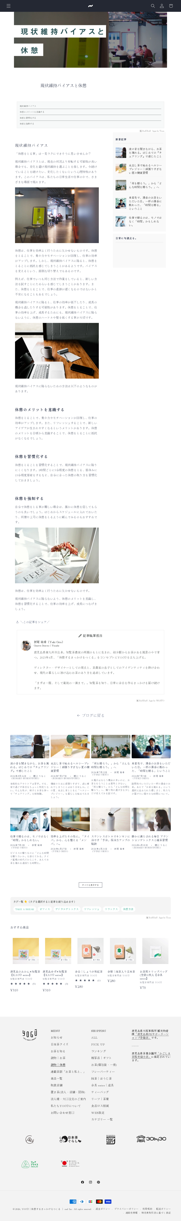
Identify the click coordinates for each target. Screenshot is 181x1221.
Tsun (162, 131)
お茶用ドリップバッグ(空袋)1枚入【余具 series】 (154, 975)
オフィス (45, 909)
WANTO (160, 700)
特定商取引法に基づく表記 (156, 1212)
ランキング (98, 1051)
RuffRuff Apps (149, 131)
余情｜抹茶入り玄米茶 (121, 971)
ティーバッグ (100, 1092)
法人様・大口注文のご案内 (68, 1099)
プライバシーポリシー (126, 1208)
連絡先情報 (131, 1212)
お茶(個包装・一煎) (104, 1065)
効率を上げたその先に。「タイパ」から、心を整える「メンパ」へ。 (70, 840)
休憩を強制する (27, 123)
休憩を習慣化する (28, 117)
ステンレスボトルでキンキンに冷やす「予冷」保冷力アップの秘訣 (110, 840)
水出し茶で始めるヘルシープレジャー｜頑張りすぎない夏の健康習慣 (145, 169)
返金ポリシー (103, 1208)
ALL (94, 1037)
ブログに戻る (93, 715)
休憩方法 (128, 909)
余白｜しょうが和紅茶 (89, 971)
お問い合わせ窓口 (62, 1112)
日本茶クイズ (59, 1044)
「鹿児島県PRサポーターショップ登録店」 (150, 1035)
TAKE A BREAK (24, 909)
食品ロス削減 (100, 1106)
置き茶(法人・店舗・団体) (68, 1092)
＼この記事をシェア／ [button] (35, 622)
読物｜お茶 (58, 1058)
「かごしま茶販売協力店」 (151, 1054)
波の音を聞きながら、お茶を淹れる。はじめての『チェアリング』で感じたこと (145, 152)
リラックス (111, 909)
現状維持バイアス (28, 106)
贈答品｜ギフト (101, 1058)
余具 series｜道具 (102, 1085)
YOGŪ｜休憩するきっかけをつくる (41, 1209)
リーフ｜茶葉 (100, 1099)
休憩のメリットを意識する (32, 111)
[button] (8, 5)
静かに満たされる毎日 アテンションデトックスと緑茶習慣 (150, 838)
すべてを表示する (90, 884)
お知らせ (57, 1037)
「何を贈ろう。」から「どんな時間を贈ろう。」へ (145, 185)
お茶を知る (58, 1051)
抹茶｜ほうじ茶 (101, 1078)
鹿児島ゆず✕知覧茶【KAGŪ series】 (55, 973)
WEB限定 (97, 1112)
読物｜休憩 (58, 1065)
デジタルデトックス (67, 909)
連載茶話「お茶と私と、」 (68, 1071)
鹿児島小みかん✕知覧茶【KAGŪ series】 (25, 973)
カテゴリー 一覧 (102, 1119)
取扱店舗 (57, 1085)
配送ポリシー (163, 1208)
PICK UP (98, 1044)
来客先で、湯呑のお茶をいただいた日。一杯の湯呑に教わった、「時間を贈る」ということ (145, 203)
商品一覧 (57, 1078)
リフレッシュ (92, 909)
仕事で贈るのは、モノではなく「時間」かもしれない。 (145, 221)
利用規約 (147, 1208)
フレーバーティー (103, 1071)
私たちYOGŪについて (66, 1106)
